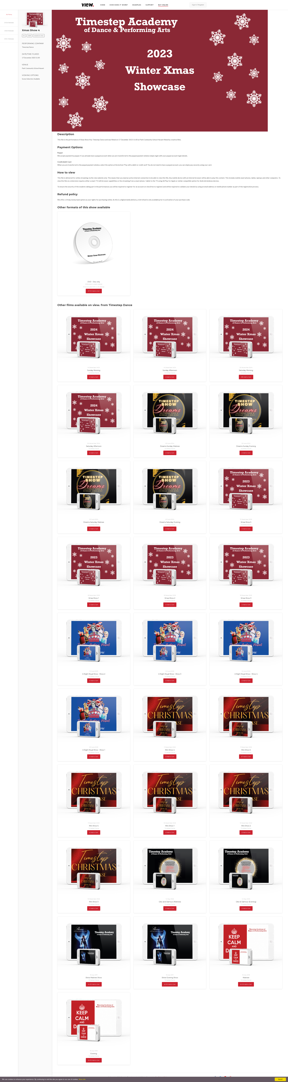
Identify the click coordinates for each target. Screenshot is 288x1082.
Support (150, 5)
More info (82, 1079)
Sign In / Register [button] (198, 5)
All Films (9, 14)
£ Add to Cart (93, 377)
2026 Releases (9, 22)
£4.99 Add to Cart (94, 984)
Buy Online (163, 5)
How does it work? (119, 5)
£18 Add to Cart (246, 377)
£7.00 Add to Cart (94, 291)
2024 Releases (9, 39)
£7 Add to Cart (246, 756)
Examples (136, 5)
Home (102, 5)
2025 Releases (9, 31)
